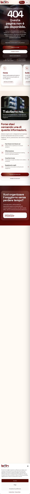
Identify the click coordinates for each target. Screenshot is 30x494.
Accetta (15, 480)
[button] (28, 466)
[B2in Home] (5, 2)
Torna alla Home (15, 47)
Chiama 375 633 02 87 (15, 178)
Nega (15, 484)
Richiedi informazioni (15, 174)
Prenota (22, 2)
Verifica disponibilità (15, 55)
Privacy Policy (17, 492)
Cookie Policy (11, 492)
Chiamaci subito (15, 51)
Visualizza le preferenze (15, 488)
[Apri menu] (27, 2)
